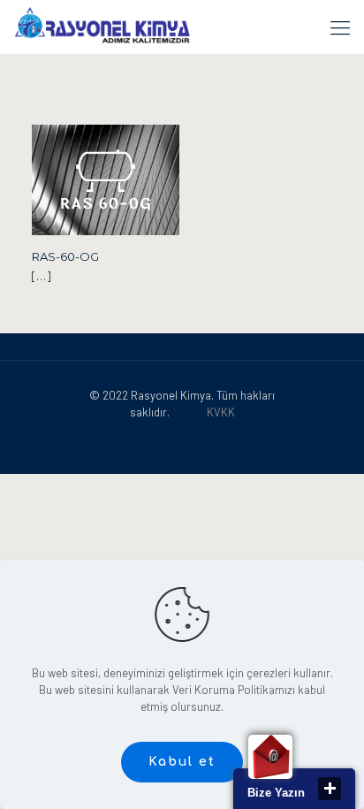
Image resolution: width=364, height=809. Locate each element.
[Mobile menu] (340, 26)
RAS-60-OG (65, 256)
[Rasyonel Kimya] (102, 26)
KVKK (221, 412)
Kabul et (182, 761)
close (329, 788)
